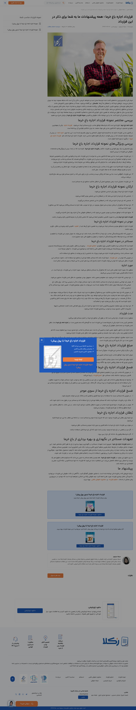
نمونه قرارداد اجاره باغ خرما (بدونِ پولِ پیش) (78, 366)
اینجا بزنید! (78, 359)
